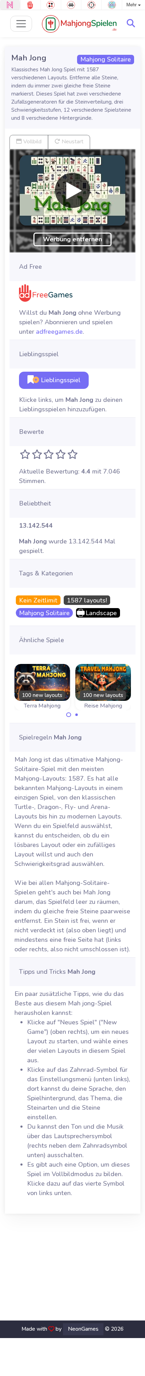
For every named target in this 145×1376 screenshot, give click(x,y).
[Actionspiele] (91, 5)
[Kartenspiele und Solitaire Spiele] (50, 5)
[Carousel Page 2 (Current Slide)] (76, 714)
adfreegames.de (59, 331)
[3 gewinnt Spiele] (111, 5)
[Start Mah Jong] (72, 190)
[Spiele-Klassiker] (71, 5)
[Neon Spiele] (10, 5)
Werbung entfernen (72, 239)
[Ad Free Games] (30, 5)
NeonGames (83, 1329)
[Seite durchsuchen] (131, 23)
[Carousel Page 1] (68, 714)
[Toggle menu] (21, 24)
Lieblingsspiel (60, 380)
